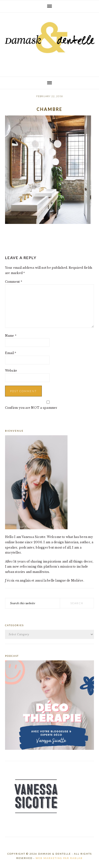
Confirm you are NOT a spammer (31, 407)
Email (10, 353)
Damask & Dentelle (49, 42)
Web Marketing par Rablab (59, 858)
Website (11, 370)
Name (10, 335)
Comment (13, 281)
